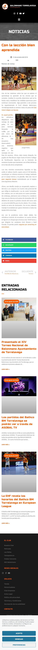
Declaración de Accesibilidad (14, 604)
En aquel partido (7, 115)
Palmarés (7, 549)
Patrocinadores (9, 587)
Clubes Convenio (10, 559)
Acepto (19, 633)
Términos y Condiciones (12, 601)
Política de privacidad (12, 597)
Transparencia (9, 555)
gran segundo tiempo (9, 179)
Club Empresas (9, 590)
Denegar (19, 639)
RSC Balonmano (10, 562)
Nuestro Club (9, 545)
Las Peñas (7, 552)
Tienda (6, 584)
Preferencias (19, 645)
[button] (19, 20)
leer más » (6, 369)
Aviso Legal (8, 594)
